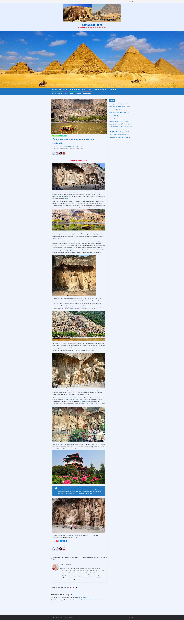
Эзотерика (113, 89)
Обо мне (54, 89)
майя (128, 134)
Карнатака (124, 119)
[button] (91, 90)
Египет (126, 112)
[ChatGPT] (60, 152)
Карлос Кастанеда (115, 119)
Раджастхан (129, 126)
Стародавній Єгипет (124, 128)
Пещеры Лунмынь (70, 148)
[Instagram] (57, 152)
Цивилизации (86, 89)
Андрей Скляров (115, 106)
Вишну (121, 110)
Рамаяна (110, 128)
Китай (58, 148)
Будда (55, 148)
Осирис (120, 126)
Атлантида (124, 106)
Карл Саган (126, 116)
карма (124, 134)
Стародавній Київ (75, 89)
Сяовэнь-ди (76, 148)
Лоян (61, 148)
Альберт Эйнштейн (123, 104)
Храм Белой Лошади (72, 250)
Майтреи (85, 401)
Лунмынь (59, 196)
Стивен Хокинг (115, 132)
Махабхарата (113, 124)
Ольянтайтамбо (113, 126)
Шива (128, 131)
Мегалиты (119, 124)
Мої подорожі (87, 93)
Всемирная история (100, 89)
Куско (123, 121)
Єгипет (110, 104)
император (58, 348)
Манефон (127, 121)
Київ (120, 121)
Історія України (63, 89)
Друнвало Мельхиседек (117, 112)
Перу (124, 126)
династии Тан (93, 207)
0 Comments (79, 146)
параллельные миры (113, 137)
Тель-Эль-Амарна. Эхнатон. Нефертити (94, 557)
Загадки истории (57, 93)
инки (121, 134)
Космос (78, 93)
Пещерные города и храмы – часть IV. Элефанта (65, 558)
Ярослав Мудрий (112, 134)
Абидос (116, 104)
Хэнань (66, 198)
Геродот (126, 110)
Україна (123, 132)
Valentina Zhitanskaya (64, 146)
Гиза (130, 110)
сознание (126, 137)
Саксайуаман (116, 129)
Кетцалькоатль (112, 121)
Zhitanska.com (92, 24)
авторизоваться (81, 597)
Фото (65, 93)
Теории (72, 93)
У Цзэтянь (81, 148)
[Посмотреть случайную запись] (131, 91)
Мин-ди (63, 148)
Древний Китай (56, 135)
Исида (122, 116)
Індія (113, 104)
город (60, 233)
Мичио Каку (126, 124)
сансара (120, 137)
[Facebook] (54, 152)
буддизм (118, 134)
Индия (117, 115)
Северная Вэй (84, 207)
